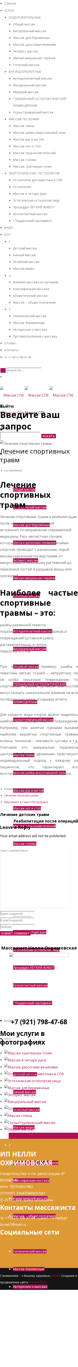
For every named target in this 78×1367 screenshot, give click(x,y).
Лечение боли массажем (21, 795)
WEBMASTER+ (38, 1282)
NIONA (55, 1276)
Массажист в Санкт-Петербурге (26, 802)
